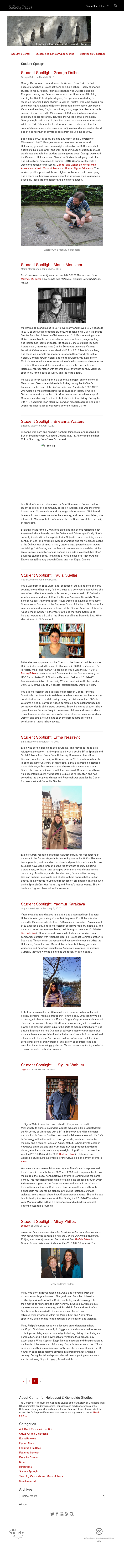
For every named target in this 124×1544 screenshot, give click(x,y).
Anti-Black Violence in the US (35, 1429)
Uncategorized (27, 1481)
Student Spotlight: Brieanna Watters (52, 421)
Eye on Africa (26, 1443)
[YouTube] (61, 1513)
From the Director (28, 1457)
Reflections (25, 1466)
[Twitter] (52, 1513)
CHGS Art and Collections (33, 1433)
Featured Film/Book (30, 1447)
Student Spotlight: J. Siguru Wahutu (52, 1064)
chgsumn (25, 1069)
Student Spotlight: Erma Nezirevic (50, 737)
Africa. (24, 1161)
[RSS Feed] (66, 1513)
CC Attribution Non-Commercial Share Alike (99, 1539)
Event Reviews (27, 1438)
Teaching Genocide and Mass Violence (41, 1476)
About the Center (20, 53)
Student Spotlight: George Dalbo (50, 72)
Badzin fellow (28, 933)
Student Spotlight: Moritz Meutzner (51, 264)
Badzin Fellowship (31, 278)
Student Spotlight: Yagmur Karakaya (53, 904)
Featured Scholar (29, 1452)
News (22, 1462)
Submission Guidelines (92, 53)
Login (24, 1504)
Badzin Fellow (28, 673)
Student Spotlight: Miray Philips (48, 1221)
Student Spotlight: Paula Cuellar (49, 575)
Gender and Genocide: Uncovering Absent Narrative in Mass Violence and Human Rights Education (58, 166)
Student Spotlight (28, 1471)
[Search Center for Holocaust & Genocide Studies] (72, 1513)
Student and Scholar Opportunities (55, 53)
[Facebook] (57, 1513)
